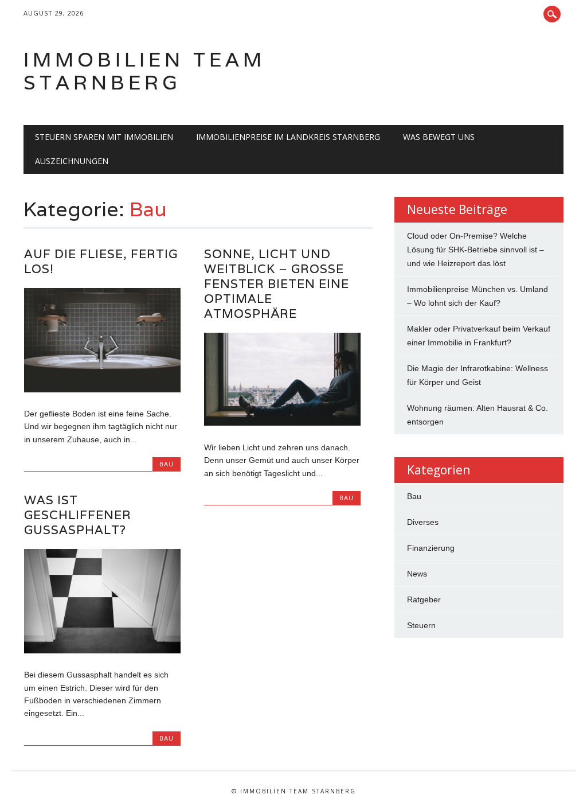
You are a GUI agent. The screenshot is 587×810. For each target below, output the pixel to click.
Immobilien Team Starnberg (144, 70)
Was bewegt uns (439, 136)
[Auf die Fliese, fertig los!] (102, 389)
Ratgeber (424, 599)
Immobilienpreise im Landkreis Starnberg (288, 136)
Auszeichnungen (71, 160)
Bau (166, 463)
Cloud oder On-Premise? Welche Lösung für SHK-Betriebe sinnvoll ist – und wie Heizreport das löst (475, 249)
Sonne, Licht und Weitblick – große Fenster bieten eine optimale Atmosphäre (276, 283)
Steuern (421, 625)
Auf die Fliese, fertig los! (101, 261)
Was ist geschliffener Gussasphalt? (77, 515)
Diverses (423, 522)
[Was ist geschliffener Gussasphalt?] (102, 650)
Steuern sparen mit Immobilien (104, 136)
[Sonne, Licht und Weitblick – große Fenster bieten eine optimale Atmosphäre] (282, 422)
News (417, 573)
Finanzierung (431, 547)
